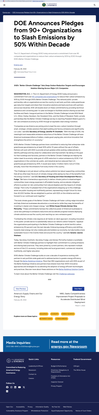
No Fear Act (56, 407)
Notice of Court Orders (83, 411)
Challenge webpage (67, 274)
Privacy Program (56, 386)
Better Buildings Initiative (32, 261)
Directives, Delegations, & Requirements (60, 371)
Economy (54, 314)
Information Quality (42, 407)
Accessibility (20, 407)
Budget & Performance (59, 366)
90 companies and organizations (44, 97)
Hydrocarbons (61, 319)
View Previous (20, 289)
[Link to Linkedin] (15, 387)
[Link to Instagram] (11, 387)
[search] (95, 5)
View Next (77, 289)
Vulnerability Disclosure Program (17, 411)
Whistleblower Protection (39, 411)
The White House (79, 370)
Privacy (30, 407)
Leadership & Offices (36, 366)
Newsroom (32, 370)
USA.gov (76, 366)
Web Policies (67, 407)
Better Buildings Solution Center (71, 269)
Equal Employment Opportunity (62, 411)
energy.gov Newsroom (69, 346)
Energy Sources (68, 314)
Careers (31, 378)
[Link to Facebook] (7, 387)
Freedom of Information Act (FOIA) (60, 377)
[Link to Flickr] (7, 391)
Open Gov (9, 407)
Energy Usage (47, 319)
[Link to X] (24, 387)
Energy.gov (18, 65)
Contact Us (32, 374)
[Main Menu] (4, 5)
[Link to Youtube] (19, 387)
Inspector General (57, 382)
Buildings (43, 314)
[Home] (49, 6)
